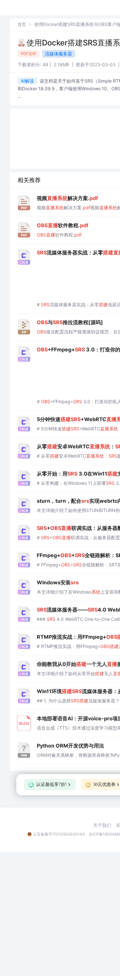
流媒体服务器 (58, 53)
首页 (22, 24)
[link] (22, 24)
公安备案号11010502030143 (59, 834)
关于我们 (102, 825)
